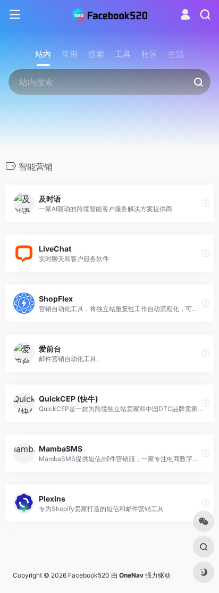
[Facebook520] (109, 15)
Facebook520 (89, 575)
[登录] (185, 16)
